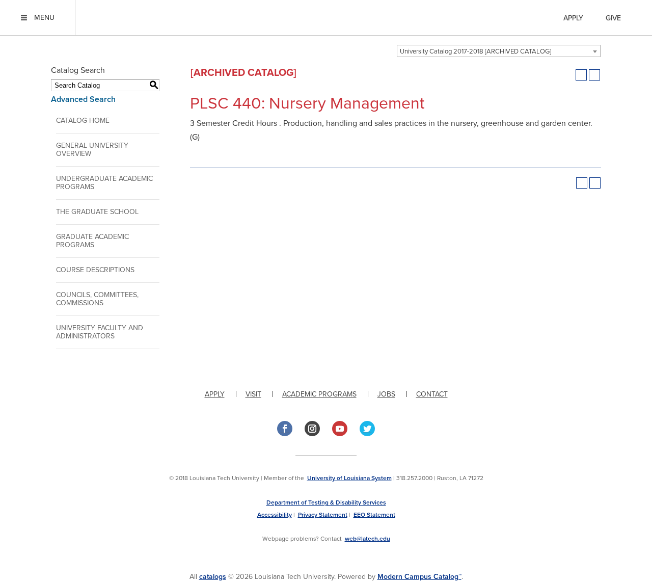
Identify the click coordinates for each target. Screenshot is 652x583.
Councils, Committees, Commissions (97, 298)
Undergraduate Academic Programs (104, 182)
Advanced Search (83, 99)
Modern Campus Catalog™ (419, 576)
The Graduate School (97, 211)
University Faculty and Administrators (99, 332)
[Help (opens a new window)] (594, 75)
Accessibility (274, 514)
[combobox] (499, 51)
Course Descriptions (95, 270)
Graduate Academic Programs (92, 240)
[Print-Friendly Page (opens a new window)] (581, 75)
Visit (253, 394)
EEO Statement (374, 514)
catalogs (212, 576)
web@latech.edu (367, 538)
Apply (573, 18)
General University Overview (92, 149)
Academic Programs (319, 394)
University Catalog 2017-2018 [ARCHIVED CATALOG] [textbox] (475, 51)
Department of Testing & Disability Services (326, 502)
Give (613, 18)
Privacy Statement (322, 514)
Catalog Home (83, 120)
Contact (432, 394)
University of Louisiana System (349, 478)
